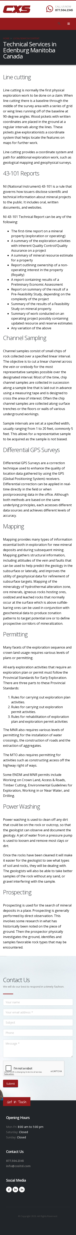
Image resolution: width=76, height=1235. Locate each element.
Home (6, 38)
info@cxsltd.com (18, 1166)
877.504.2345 (64, 10)
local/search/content (26, 38)
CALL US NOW (63, 6)
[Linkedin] (15, 1189)
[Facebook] (9, 1189)
